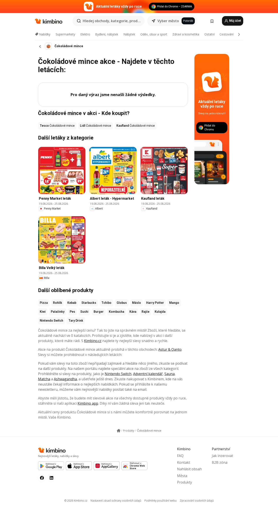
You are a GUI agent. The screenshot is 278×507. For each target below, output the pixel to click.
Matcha (44, 379)
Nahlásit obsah (189, 469)
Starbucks (88, 302)
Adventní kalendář (148, 373)
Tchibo (106, 302)
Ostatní (209, 34)
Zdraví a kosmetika (185, 34)
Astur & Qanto (170, 349)
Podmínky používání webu (160, 500)
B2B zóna (219, 462)
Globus (122, 302)
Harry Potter (155, 302)
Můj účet (234, 20)
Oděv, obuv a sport (153, 34)
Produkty (184, 482)
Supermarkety (65, 34)
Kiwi (43, 311)
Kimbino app (88, 403)
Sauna (169, 373)
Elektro (85, 34)
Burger (99, 311)
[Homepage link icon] (118, 430)
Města (182, 475)
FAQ (180, 455)
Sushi (84, 311)
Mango (174, 302)
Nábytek (129, 34)
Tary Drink (75, 320)
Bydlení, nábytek (106, 34)
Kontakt (183, 462)
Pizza (44, 302)
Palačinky (58, 311)
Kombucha (116, 311)
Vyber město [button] (168, 20)
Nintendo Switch (51, 320)
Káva (132, 311)
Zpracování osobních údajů (197, 500)
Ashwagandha (65, 379)
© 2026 (75, 500)
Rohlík (57, 302)
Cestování (226, 34)
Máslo (136, 302)
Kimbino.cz (92, 340)
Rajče (145, 311)
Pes (72, 311)
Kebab (71, 302)
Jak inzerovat (222, 455)
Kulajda (160, 311)
